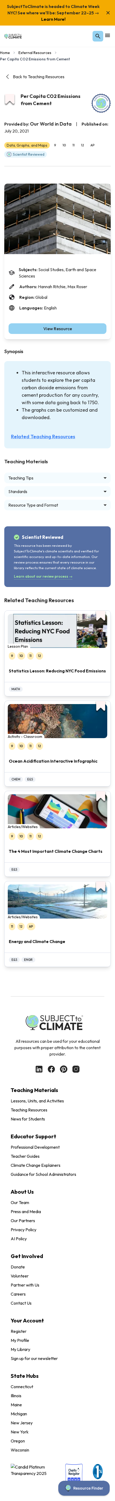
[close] (108, 13)
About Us (22, 1191)
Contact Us (21, 1303)
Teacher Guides (25, 1156)
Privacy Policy (23, 1229)
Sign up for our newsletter (34, 1358)
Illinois (16, 1395)
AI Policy (19, 1238)
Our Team (20, 1202)
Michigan (19, 1413)
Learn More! (53, 19)
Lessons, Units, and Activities (37, 1100)
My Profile (20, 1340)
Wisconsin (20, 1450)
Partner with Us (25, 1285)
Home (5, 52)
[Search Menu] (98, 36)
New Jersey (22, 1422)
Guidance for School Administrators (43, 1174)
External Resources (34, 52)
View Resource (57, 328)
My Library (20, 1349)
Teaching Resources (29, 1110)
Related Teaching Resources (43, 436)
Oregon (18, 1441)
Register (18, 1331)
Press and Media (26, 1211)
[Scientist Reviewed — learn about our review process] (101, 103)
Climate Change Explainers (35, 1165)
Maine (16, 1404)
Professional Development (35, 1147)
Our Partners (23, 1220)
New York (20, 1431)
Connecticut (22, 1386)
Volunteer (20, 1276)
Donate (18, 1267)
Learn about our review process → (43, 576)
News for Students (28, 1119)
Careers (18, 1294)
